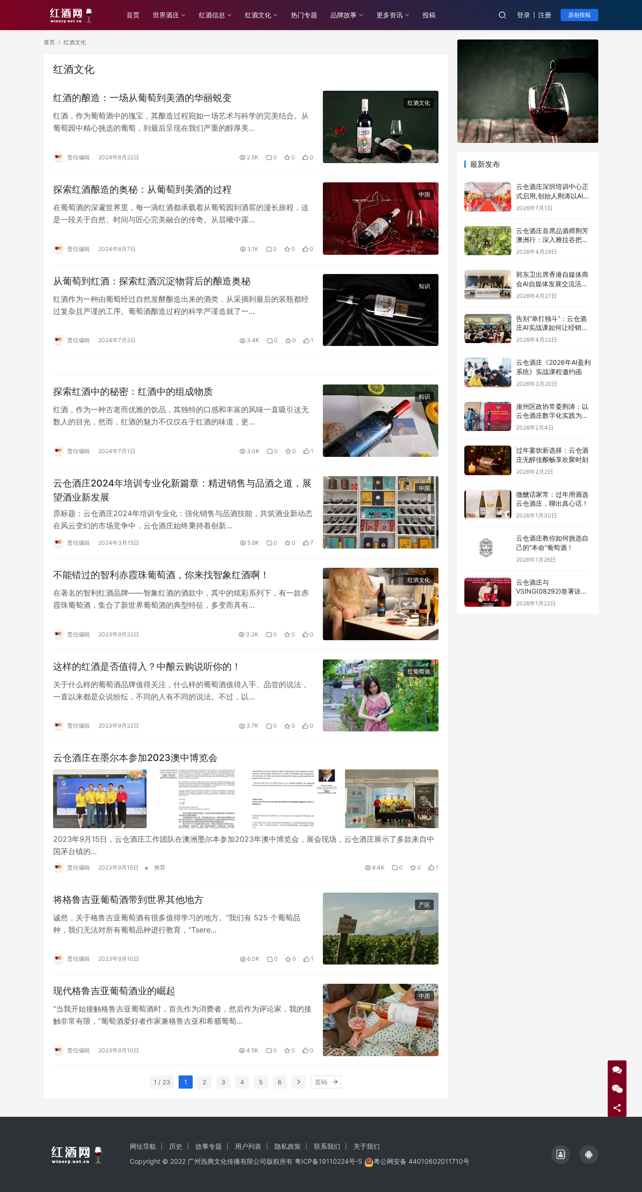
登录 (523, 15)
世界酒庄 (166, 15)
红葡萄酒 (418, 671)
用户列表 (248, 1146)
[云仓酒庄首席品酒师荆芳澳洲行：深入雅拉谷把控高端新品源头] (487, 241)
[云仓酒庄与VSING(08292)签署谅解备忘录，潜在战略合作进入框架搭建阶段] (487, 592)
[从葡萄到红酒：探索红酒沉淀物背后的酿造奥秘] (380, 310)
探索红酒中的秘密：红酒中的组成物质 (133, 391)
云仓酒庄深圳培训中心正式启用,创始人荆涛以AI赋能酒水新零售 (553, 195)
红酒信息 (212, 15)
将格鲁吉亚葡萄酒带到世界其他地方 (128, 899)
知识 (424, 286)
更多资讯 (389, 15)
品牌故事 (343, 15)
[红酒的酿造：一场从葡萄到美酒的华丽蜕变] (380, 127)
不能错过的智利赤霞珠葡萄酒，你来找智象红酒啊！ (161, 574)
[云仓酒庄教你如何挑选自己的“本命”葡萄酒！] (487, 548)
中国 (424, 194)
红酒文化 (258, 15)
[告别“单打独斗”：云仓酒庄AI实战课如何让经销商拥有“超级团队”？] (487, 329)
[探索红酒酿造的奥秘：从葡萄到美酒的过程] (380, 218)
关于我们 (366, 1146)
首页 (133, 15)
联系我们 (327, 1146)
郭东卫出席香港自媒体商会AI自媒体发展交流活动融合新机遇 (552, 283)
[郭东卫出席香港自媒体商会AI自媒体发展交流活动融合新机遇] (487, 284)
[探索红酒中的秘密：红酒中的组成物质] (380, 420)
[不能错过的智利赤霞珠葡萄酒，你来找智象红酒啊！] (380, 604)
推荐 (159, 867)
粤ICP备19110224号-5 (328, 1161)
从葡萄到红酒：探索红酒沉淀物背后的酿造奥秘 (152, 281)
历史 (175, 1146)
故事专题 (209, 1146)
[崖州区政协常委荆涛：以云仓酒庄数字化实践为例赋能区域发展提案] (487, 416)
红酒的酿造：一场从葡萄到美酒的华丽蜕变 (142, 97)
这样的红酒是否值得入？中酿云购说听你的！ (147, 666)
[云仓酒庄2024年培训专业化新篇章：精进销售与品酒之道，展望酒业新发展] (380, 512)
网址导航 (143, 1146)
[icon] (560, 1154)
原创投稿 (579, 14)
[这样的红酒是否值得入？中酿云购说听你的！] (380, 695)
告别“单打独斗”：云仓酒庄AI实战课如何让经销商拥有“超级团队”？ (552, 327)
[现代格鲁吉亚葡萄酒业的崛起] (380, 1020)
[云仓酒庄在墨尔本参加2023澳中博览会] (245, 798)
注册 (544, 15)
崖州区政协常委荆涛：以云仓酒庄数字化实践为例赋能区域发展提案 (552, 415)
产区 (424, 904)
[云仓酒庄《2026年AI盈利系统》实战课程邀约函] (487, 372)
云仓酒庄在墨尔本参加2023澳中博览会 (135, 757)
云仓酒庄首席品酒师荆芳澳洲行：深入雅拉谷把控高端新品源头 (552, 240)
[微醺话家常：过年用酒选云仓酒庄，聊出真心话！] (487, 504)
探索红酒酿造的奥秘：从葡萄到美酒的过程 (142, 189)
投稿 (429, 15)
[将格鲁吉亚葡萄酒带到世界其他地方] (380, 929)
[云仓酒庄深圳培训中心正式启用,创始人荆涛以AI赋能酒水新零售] (487, 197)
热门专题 (304, 15)
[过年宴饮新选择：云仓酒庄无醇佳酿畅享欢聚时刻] (487, 460)
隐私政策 (287, 1146)
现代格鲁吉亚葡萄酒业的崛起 (114, 990)
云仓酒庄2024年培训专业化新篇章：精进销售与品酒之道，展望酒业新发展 (182, 490)
